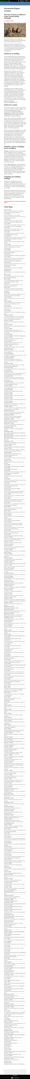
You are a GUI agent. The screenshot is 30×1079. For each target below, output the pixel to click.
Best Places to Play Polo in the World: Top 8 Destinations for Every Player (14, 485)
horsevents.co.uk (4, 1)
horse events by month (17, 1070)
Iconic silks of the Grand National (12, 520)
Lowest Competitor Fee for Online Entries (14, 1005)
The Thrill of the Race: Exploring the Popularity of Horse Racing (12, 880)
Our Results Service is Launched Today (13, 988)
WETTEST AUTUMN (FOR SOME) (11, 1031)
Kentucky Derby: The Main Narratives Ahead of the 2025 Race (13, 508)
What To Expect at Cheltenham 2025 (13, 535)
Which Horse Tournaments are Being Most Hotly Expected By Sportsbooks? (14, 857)
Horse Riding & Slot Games (10, 469)
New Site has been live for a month (12, 1037)
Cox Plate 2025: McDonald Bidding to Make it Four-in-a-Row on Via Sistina (15, 408)
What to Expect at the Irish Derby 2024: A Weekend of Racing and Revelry (14, 661)
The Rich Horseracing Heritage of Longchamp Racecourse (12, 897)
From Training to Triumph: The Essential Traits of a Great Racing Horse (15, 830)
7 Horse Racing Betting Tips (10, 901)
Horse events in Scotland (22, 1074)
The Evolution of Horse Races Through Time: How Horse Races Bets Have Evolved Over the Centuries (14, 840)
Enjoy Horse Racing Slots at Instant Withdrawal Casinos (12, 698)
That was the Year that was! (11, 995)
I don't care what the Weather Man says (14, 983)
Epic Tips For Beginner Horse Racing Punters (14, 665)
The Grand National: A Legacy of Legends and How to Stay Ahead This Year (14, 450)
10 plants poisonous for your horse (12, 645)
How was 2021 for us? (9, 970)
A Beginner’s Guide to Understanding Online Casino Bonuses (13, 339)
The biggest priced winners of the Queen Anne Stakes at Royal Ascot (14, 233)
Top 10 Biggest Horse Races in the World (14, 738)
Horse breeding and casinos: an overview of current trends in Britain (14, 748)
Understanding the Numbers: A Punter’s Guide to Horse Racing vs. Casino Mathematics (14, 247)
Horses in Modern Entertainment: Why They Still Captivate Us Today (14, 264)
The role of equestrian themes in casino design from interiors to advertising (13, 780)
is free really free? (14, 1074)
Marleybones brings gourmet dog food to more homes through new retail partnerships (14, 304)
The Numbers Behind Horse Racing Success (14, 335)
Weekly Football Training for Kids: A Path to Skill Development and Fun (14, 421)
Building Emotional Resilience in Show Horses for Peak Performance (13, 343)
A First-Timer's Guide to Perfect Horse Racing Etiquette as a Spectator (15, 480)
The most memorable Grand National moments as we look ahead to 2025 (13, 523)
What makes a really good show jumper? (14, 466)
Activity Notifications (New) (10, 1043)
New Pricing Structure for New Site (12, 1054)
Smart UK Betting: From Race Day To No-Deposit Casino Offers (14, 251)
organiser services (20, 1073)
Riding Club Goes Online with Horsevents (14, 1064)
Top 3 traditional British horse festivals (13, 741)
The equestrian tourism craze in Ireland (13, 916)
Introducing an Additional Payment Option (15, 1051)
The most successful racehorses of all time (14, 937)
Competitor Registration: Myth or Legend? (14, 967)
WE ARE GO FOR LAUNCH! (10, 1040)
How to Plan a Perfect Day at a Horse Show (15, 432)
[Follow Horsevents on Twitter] (21, 1)
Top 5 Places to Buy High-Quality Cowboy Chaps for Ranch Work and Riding (14, 225)
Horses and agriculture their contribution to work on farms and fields (14, 772)
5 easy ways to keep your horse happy (13, 756)
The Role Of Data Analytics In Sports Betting (15, 952)
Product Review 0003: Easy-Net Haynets (14, 998)
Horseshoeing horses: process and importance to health (12, 808)
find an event (10, 1069)
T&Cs (8, 1073)
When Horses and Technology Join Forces (14, 446)
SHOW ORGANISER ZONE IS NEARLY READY (14, 1034)
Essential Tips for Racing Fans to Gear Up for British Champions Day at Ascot (15, 611)
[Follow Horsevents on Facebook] (18, 1)
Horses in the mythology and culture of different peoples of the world (13, 817)
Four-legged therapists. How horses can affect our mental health (14, 776)
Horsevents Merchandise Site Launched (14, 1057)
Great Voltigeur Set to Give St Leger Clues (14, 635)
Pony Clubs (11, 1070)
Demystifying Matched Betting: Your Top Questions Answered (14, 657)
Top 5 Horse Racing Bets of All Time (12, 873)
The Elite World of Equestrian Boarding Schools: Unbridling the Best (13, 826)
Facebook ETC (7, 1048)
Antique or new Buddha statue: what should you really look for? (13, 285)
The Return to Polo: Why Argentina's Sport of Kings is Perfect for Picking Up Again (15, 373)
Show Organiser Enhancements (12, 980)
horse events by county (22, 1071)
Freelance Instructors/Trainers (18, 1069)
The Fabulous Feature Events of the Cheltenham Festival (12, 760)
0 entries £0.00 (16, 1078)
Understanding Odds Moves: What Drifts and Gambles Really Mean (14, 383)
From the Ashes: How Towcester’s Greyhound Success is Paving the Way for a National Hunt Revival (15, 216)
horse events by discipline (13, 1071)
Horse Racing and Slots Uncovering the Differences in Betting (13, 583)
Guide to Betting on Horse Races (12, 934)
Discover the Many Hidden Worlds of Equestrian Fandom (13, 543)
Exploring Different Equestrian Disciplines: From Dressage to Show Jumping (14, 730)
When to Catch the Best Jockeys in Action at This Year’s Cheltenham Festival (14, 539)
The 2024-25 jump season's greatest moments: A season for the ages (12, 416)
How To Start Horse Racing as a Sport (13, 906)
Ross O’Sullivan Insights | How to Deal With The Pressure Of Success (14, 964)
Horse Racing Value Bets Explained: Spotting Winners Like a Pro (13, 454)
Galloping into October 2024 (11, 608)
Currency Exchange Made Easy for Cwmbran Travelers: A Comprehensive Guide (13, 361)
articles (25, 1069)
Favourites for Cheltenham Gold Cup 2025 (14, 563)
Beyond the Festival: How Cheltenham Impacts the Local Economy (13, 532)
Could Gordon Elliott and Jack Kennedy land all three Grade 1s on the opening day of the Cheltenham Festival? (14, 318)
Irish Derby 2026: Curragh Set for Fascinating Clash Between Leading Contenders (15, 238)
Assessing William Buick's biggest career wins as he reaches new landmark (15, 472)
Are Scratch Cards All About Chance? (13, 719)
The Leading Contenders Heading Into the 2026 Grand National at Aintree (14, 294)
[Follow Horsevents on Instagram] (23, 1)
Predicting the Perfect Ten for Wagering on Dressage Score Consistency (14, 404)
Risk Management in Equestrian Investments (15, 435)
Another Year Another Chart (11, 788)
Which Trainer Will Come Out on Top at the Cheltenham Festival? (14, 726)
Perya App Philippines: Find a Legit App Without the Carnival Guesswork (14, 211)
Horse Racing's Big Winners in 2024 (12, 638)
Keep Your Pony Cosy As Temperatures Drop (15, 903)
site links (5, 1073)
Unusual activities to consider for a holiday (14, 255)
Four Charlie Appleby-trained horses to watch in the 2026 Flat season (13, 281)
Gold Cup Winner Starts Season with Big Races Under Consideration (14, 365)
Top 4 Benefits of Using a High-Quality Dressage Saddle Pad (13, 560)
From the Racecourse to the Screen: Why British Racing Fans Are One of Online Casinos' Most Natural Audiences (14, 259)
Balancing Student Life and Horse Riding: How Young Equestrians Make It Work (14, 492)
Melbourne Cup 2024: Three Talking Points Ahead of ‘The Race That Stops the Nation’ (15, 600)
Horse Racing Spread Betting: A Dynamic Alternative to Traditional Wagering (14, 500)
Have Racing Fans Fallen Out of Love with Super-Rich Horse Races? (14, 955)
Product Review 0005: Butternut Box (13, 909)
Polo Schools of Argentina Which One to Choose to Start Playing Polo (14, 528)
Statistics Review (8, 1045)
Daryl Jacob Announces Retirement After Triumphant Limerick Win (14, 547)
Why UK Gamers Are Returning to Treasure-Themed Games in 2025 (14, 443)
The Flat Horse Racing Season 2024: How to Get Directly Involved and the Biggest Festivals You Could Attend (14, 690)
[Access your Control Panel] (9, 1)
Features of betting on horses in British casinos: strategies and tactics (13, 753)
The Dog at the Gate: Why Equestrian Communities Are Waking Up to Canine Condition (14, 290)
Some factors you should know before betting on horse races (13, 923)
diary (7, 1071)
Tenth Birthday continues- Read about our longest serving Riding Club (14, 1024)
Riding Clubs (6, 1070)
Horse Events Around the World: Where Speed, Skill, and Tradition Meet (13, 229)
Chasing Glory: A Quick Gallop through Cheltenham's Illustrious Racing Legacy (14, 764)
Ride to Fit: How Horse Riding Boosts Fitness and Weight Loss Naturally (14, 504)
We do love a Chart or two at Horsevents (14, 985)
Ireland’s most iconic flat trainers (12, 488)
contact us (5, 1069)
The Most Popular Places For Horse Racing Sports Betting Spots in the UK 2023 (14, 861)
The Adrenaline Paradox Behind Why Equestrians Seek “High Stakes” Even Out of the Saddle (14, 331)
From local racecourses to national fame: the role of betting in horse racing (14, 412)
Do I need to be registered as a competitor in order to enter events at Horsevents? (14, 1013)
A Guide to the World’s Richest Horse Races (15, 973)
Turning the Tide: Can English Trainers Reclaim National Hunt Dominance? (13, 221)
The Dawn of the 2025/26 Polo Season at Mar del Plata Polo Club (14, 425)
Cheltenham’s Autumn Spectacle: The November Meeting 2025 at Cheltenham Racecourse (14, 379)
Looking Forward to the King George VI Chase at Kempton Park (13, 596)
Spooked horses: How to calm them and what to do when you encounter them (14, 672)
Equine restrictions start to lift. (11, 1020)
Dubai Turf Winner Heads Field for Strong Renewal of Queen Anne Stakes (14, 680)
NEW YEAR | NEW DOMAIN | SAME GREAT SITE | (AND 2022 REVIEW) (14, 889)
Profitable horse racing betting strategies (14, 931)
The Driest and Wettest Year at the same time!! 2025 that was (14, 347)
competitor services (13, 1073)
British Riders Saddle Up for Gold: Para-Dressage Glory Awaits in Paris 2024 (13, 615)
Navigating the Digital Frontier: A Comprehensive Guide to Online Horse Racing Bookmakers (13, 822)
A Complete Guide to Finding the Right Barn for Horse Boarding (14, 276)
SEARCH (15, 1075)
